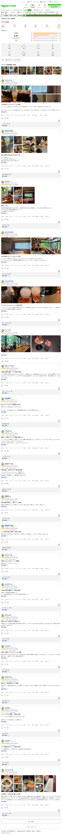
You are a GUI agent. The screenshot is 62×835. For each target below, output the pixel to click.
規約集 (33, 831)
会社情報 (4, 831)
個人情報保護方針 (11, 831)
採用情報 (28, 831)
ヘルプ (23, 1)
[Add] (59, 19)
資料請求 (38, 831)
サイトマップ (36, 1)
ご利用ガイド (29, 1)
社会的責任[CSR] (21, 831)
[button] (5, 70)
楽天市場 (50, 1)
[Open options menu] (60, 80)
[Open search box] (3, 60)
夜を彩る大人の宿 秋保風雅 (8, 18)
